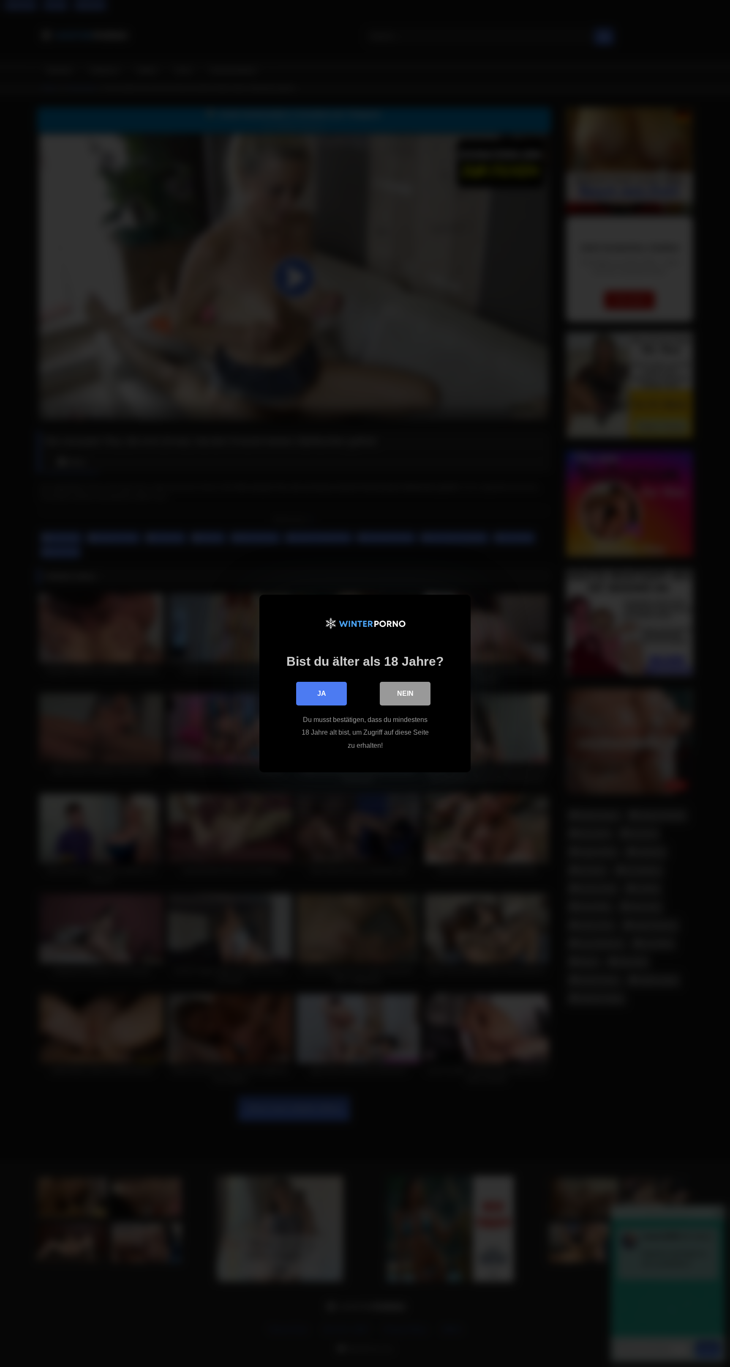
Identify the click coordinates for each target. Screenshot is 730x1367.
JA (321, 693)
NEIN (405, 693)
